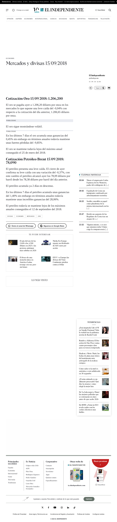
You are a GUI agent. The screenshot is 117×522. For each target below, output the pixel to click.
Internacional (41, 19)
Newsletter (49, 471)
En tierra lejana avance (71, 2)
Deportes (81, 19)
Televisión (105, 19)
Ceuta (52, 2)
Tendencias (93, 19)
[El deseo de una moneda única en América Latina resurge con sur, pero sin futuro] (12, 262)
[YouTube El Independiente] (55, 508)
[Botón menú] (7, 10)
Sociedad (63, 19)
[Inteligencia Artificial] (76, 481)
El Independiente (97, 75)
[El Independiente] (58, 10)
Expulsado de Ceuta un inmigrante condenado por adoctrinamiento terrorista (97, 193)
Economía (28, 19)
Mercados (31, 216)
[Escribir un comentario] (109, 88)
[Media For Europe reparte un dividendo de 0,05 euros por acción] (46, 246)
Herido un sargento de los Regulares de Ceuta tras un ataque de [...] (97, 216)
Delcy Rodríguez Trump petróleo (39, 2)
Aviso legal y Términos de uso (38, 514)
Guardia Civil (30, 480)
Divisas (10, 216)
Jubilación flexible (109, 2)
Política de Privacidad (19, 514)
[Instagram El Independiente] (62, 508)
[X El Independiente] (42, 508)
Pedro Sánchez (31, 477)
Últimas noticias (17, 2)
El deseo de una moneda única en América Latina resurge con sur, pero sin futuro (28, 262)
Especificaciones (51, 480)
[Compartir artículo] (90, 88)
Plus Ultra (29, 471)
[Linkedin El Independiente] (68, 508)
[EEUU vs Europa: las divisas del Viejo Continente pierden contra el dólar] (46, 262)
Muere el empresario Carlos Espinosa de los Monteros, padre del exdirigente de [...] (98, 182)
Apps (47, 475)
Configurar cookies (98, 514)
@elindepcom (93, 78)
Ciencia (53, 19)
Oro (39, 216)
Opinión (10, 19)
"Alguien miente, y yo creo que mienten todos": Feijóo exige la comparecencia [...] (97, 227)
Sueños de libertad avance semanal (91, 2)
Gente (72, 19)
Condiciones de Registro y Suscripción (62, 514)
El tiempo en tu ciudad (23, 10)
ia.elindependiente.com (76, 485)
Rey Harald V (59, 2)
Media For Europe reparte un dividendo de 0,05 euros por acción (61, 244)
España (19, 19)
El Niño (25, 2)
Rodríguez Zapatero (33, 475)
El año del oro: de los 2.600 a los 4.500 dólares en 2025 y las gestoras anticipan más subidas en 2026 (28, 246)
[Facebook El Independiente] (48, 508)
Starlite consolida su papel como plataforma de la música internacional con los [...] (98, 204)
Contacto (49, 465)
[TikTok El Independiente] (74, 508)
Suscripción (50, 468)
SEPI (27, 468)
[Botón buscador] (110, 10)
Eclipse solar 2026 (32, 465)
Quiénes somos (51, 477)
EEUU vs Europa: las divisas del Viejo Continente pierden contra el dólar (61, 261)
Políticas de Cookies (83, 514)
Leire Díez (29, 483)
